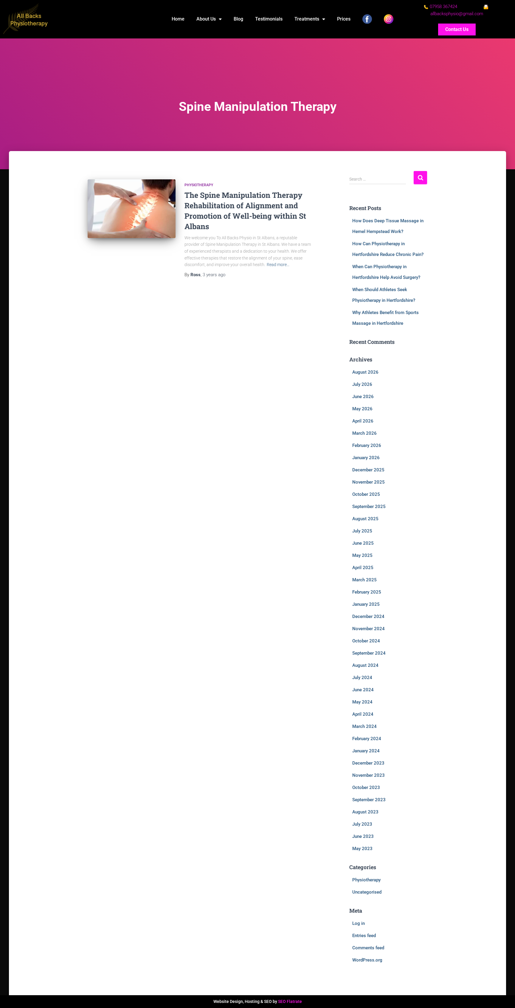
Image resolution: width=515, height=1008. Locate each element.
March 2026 (364, 433)
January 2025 (366, 604)
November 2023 (368, 775)
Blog (238, 19)
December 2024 (368, 616)
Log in (358, 923)
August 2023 (365, 812)
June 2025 (363, 543)
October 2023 (366, 787)
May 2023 (362, 848)
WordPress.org (367, 960)
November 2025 (368, 482)
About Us (206, 19)
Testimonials (269, 19)
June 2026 (363, 396)
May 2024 (362, 702)
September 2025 (369, 506)
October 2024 (366, 641)
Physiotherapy (198, 185)
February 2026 (366, 445)
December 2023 (368, 763)
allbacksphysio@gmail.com (456, 13)
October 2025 (366, 494)
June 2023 (363, 836)
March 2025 (364, 580)
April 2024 (362, 714)
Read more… (278, 264)
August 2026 (365, 372)
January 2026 (366, 457)
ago (214, 274)
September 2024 (369, 653)
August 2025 (365, 518)
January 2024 (366, 751)
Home (178, 19)
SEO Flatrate (290, 1001)
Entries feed (364, 935)
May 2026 (362, 408)
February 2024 (366, 738)
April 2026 (362, 421)
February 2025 (366, 592)
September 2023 (369, 799)
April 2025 (362, 567)
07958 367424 (443, 6)
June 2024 (363, 689)
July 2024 (362, 677)
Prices (343, 19)
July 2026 (362, 384)
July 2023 (362, 824)
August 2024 (365, 665)
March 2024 (364, 726)
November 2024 (368, 628)
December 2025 (368, 470)
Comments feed (368, 947)
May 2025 (362, 555)
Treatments (306, 19)
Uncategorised (366, 892)
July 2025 (362, 531)
